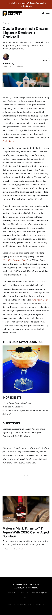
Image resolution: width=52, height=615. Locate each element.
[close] (49, 4)
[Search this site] (43, 13)
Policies (35, 593)
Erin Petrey (8, 63)
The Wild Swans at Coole (15, 260)
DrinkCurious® (22, 588)
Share (44, 60)
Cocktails (7, 23)
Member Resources (21, 593)
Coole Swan (8, 141)
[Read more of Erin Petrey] (6, 56)
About (8, 593)
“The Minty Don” (40, 299)
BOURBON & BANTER (22, 584)
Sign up (44, 593)
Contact (27, 597)
